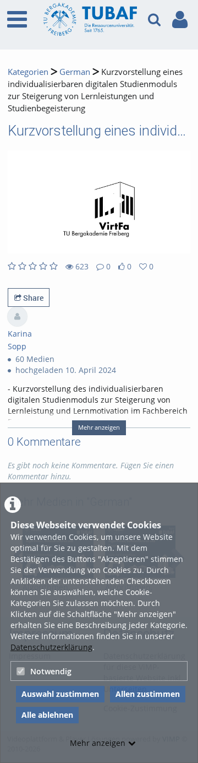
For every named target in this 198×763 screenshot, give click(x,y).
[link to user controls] (180, 19)
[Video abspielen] (99, 202)
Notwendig (51, 671)
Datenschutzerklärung (51, 647)
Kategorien (28, 72)
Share (32, 298)
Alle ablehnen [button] (47, 715)
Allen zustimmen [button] (148, 694)
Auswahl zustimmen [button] (60, 694)
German (74, 72)
